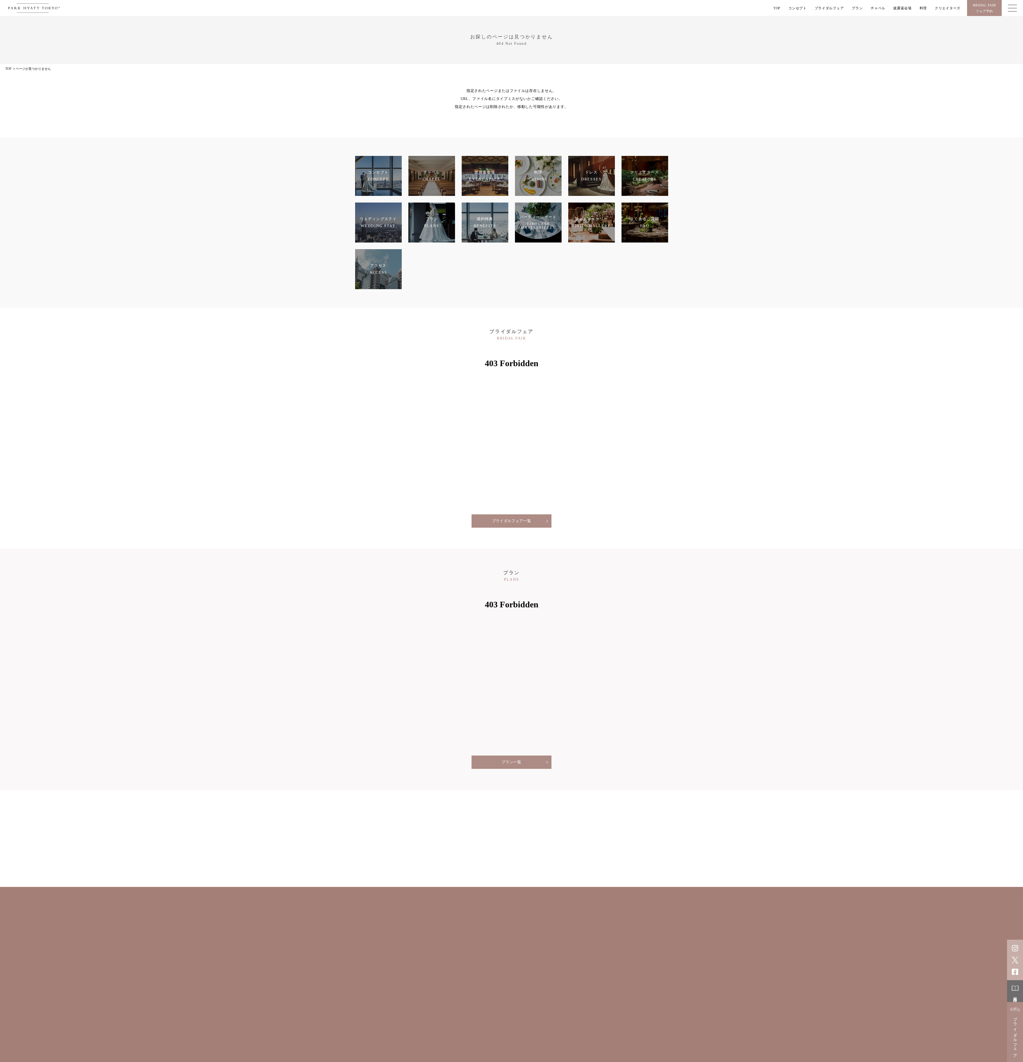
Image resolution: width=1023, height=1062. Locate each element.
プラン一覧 (511, 762)
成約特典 (535, 974)
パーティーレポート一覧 (511, 872)
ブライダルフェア (829, 8)
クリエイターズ (947, 8)
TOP (776, 8)
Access (540, 1002)
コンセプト (797, 8)
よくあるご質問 (565, 974)
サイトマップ (592, 1018)
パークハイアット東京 (573, 1044)
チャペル (878, 8)
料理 (923, 8)
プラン (857, 8)
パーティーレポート (622, 965)
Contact (611, 1002)
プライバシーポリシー (560, 1018)
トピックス (598, 974)
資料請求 (1015, 995)
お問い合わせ (523, 983)
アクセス (624, 974)
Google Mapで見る (402, 996)
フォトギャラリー (503, 974)
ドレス (510, 965)
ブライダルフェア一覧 (511, 521)
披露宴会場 (902, 8)
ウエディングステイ (578, 965)
